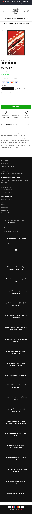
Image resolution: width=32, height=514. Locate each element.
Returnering (4, 204)
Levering (3, 202)
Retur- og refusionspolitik (11, 231)
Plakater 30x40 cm (21, 138)
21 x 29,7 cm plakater (20, 133)
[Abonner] (25, 243)
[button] (4, 11)
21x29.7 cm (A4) (8, 89)
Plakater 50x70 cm (7, 140)
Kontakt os (4, 210)
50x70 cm (6, 93)
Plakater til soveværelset (15, 145)
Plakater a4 (17, 140)
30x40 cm (20, 89)
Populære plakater (13, 148)
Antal (2, 97)
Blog (5, 227)
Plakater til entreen (11, 143)
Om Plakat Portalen (7, 213)
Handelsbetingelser (7, 199)
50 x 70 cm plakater (17, 135)
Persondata (4, 207)
